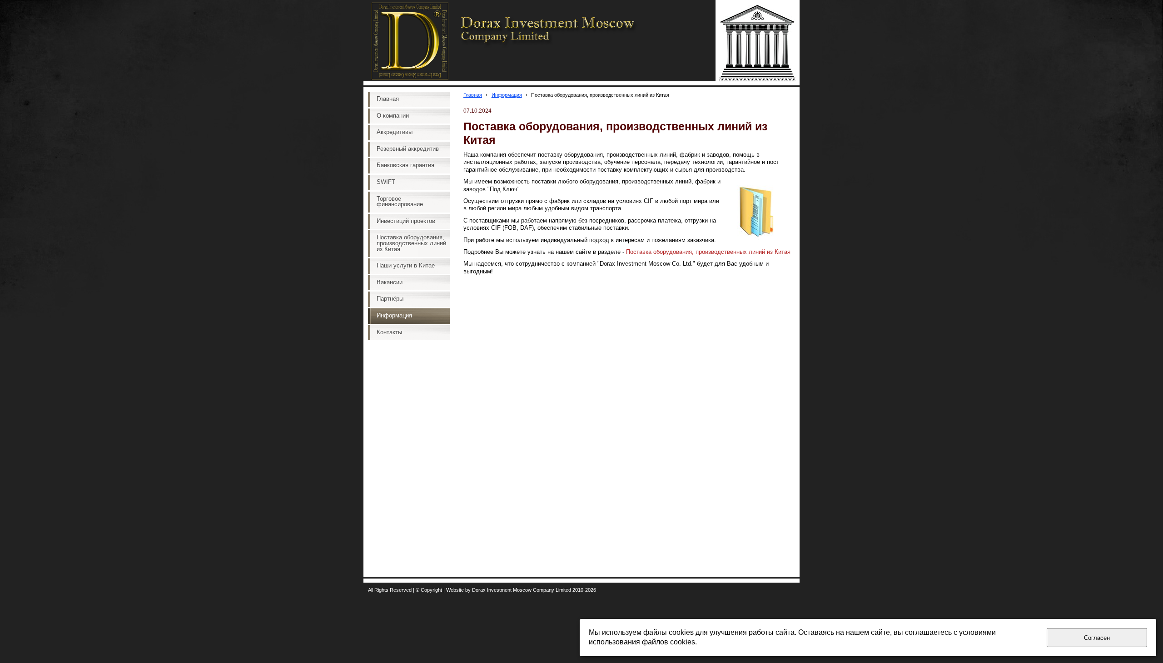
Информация (507, 95)
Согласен (1097, 637)
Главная (472, 95)
